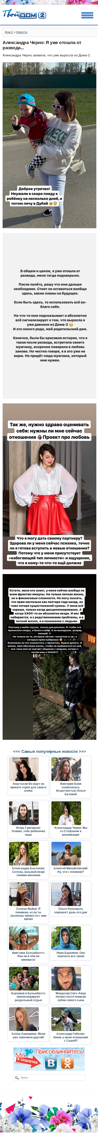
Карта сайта (13, 1130)
